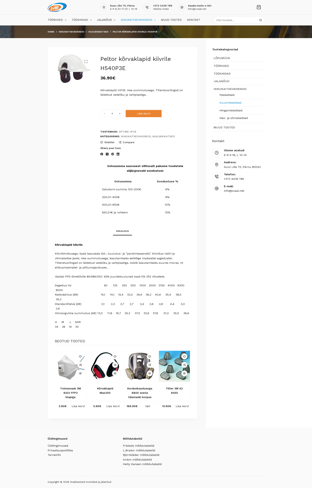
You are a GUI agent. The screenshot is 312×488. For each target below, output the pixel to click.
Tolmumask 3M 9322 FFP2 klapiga (70, 393)
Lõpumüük (222, 58)
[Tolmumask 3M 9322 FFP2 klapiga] (70, 366)
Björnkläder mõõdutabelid (141, 455)
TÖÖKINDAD (80, 19)
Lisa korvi (143, 113)
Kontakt (193, 19)
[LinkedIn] (118, 154)
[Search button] (260, 20)
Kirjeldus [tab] (122, 231)
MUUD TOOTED (171, 19)
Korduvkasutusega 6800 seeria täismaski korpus (139, 393)
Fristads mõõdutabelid (138, 445)
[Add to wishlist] (80, 356)
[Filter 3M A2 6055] (174, 366)
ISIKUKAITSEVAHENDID (136, 19)
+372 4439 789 (234, 179)
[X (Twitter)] (107, 154)
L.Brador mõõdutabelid (139, 450)
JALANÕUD (104, 19)
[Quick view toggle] (80, 373)
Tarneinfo (54, 455)
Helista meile (161, 8)
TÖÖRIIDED (55, 19)
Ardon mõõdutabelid (137, 459)
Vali (147, 406)
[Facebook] (101, 154)
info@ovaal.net (197, 8)
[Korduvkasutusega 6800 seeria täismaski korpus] (139, 366)
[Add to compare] (80, 365)
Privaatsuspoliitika (60, 450)
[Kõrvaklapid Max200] (105, 366)
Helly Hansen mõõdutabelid (142, 464)
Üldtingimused (58, 445)
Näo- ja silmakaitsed (234, 118)
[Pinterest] (112, 154)
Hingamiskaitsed (231, 110)
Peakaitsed (227, 95)
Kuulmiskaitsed (163, 136)
